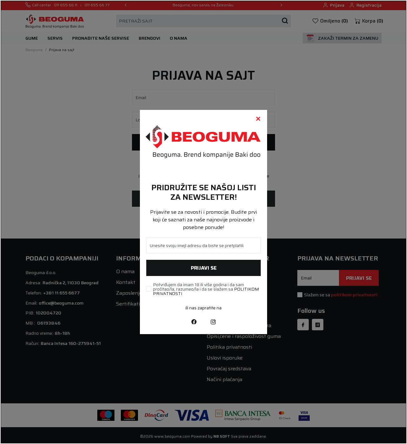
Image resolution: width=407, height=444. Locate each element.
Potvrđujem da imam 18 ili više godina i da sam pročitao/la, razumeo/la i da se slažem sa (206, 289)
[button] (258, 119)
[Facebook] (194, 321)
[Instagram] (213, 321)
